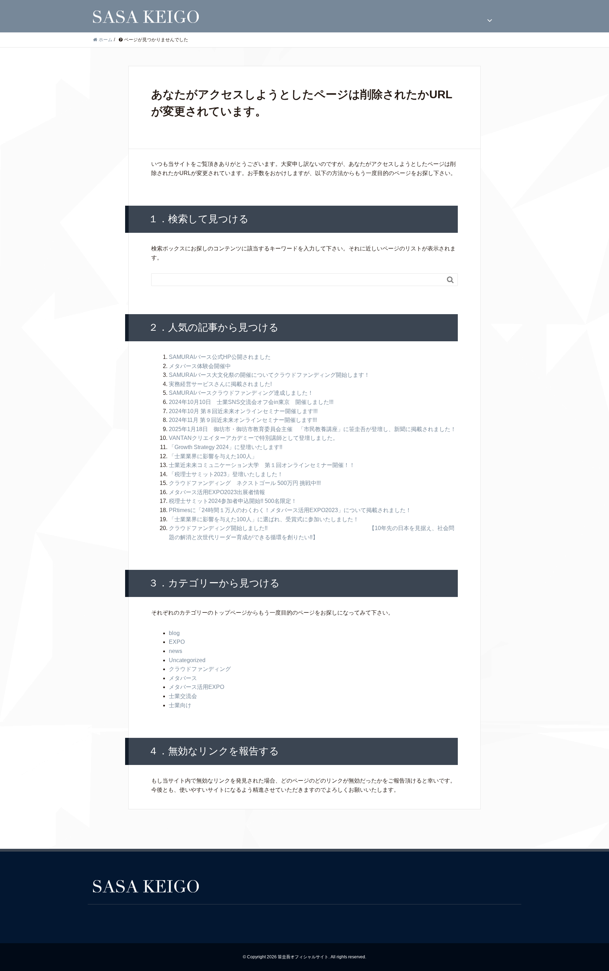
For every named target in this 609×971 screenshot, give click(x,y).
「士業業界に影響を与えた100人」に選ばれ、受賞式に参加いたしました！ (264, 519)
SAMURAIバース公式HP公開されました (220, 357)
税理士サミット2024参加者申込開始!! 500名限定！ (233, 501)
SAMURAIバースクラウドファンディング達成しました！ (241, 393)
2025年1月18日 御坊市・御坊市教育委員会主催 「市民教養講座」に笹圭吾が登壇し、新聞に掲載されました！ (312, 429)
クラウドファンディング (200, 669)
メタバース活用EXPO (196, 687)
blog (174, 633)
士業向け (180, 705)
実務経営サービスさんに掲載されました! (220, 384)
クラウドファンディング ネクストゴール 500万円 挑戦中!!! (245, 483)
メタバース (183, 678)
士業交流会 (183, 696)
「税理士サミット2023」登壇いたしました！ (226, 474)
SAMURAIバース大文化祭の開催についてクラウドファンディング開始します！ (269, 375)
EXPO (177, 642)
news (175, 651)
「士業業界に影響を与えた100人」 (213, 456)
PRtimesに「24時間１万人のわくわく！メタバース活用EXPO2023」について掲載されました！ (290, 510)
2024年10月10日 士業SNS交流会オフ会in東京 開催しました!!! (251, 402)
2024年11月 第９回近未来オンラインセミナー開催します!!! (243, 420)
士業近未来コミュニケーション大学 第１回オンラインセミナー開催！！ (262, 465)
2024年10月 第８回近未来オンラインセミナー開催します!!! (243, 411)
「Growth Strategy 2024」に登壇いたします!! (225, 447)
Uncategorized (187, 660)
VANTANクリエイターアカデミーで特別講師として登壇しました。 (253, 438)
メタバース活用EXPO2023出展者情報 (217, 492)
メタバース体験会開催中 (200, 366)
